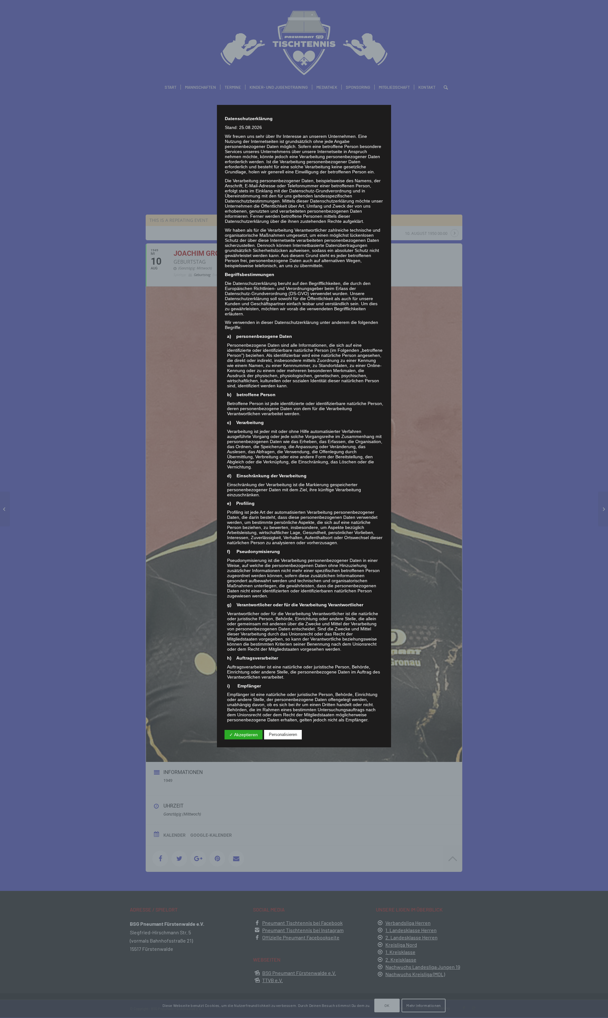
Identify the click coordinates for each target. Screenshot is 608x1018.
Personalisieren (283, 734)
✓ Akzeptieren (243, 734)
